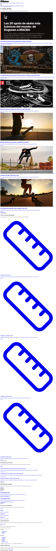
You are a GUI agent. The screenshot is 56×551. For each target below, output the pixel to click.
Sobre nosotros (4, 537)
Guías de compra (2, 5)
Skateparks (17, 5)
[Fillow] (4, 2)
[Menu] (1, 4)
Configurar (2, 550)
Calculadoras (7, 5)
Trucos (10, 5)
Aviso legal (3, 538)
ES (1, 3)
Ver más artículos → (3, 212)
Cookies (3, 540)
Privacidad (3, 539)
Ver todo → (2, 508)
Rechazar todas (6, 550)
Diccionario (12, 5)
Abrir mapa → (2, 487)
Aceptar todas (11, 550)
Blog (15, 5)
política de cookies (10, 548)
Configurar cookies (20, 543)
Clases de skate (21, 5)
